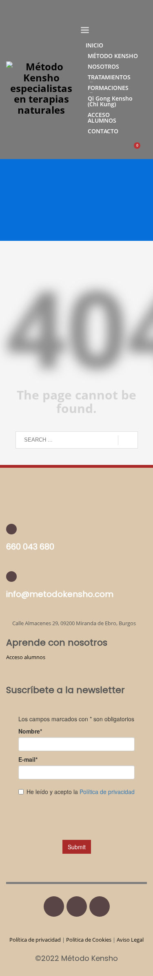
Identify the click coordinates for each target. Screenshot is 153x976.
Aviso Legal (130, 939)
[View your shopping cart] (141, 150)
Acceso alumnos (25, 657)
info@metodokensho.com (59, 594)
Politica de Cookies (88, 939)
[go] (128, 440)
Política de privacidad (35, 939)
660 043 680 (30, 546)
